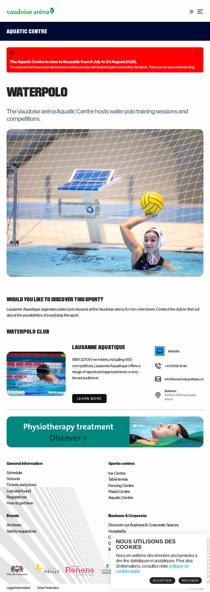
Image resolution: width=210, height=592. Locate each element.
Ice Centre (117, 473)
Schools (13, 478)
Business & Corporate (127, 515)
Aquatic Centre (120, 497)
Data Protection (48, 588)
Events (13, 515)
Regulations (16, 497)
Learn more (89, 398)
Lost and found (19, 491)
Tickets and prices (21, 484)
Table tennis (118, 479)
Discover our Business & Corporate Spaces (143, 525)
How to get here (20, 503)
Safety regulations (21, 531)
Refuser (190, 580)
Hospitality (117, 531)
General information (24, 463)
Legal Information (19, 588)
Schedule (14, 472)
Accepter (162, 580)
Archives (14, 525)
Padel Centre (119, 491)
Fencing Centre (121, 485)
